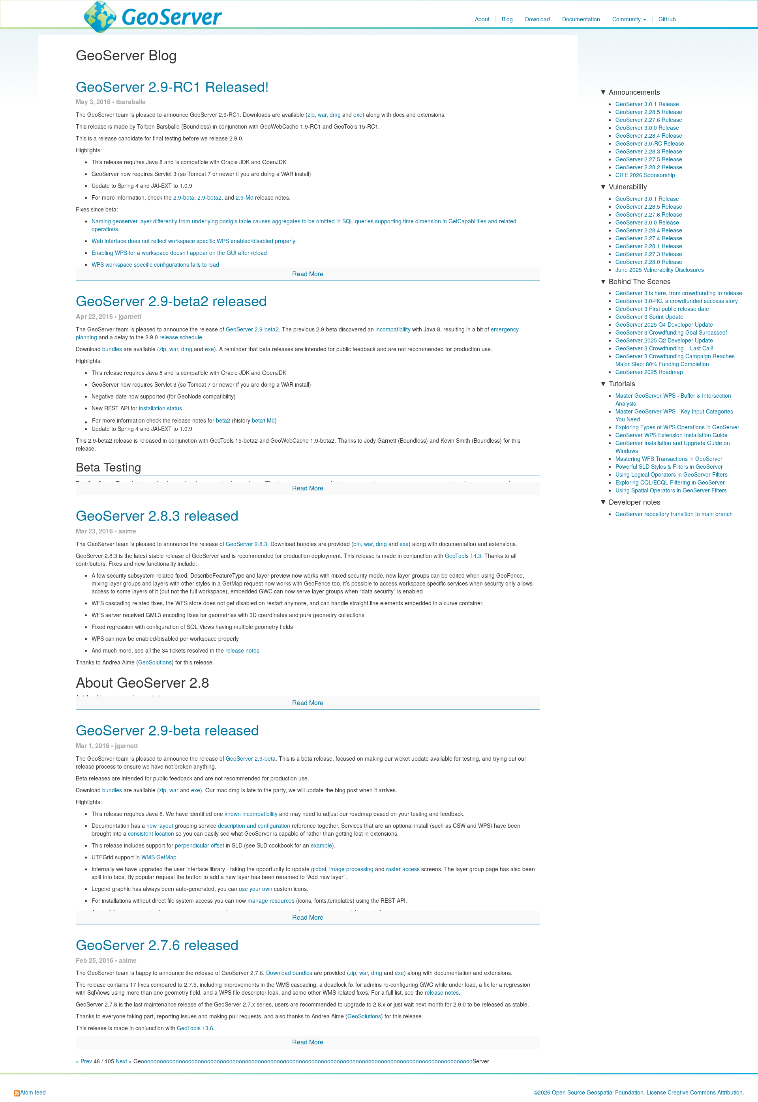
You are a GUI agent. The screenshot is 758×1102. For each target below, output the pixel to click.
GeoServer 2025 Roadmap (649, 372)
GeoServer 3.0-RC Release (649, 143)
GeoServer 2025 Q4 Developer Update (664, 324)
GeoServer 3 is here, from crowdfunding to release (678, 293)
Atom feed (33, 1092)
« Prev (85, 1061)
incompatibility (393, 329)
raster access (403, 869)
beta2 (223, 420)
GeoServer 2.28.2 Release (648, 167)
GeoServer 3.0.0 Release (647, 127)
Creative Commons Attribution (705, 1092)
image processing (351, 869)
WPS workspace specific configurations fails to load (155, 264)
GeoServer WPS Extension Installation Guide (671, 435)
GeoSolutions (155, 662)
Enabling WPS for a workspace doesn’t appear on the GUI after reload (179, 252)
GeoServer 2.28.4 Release (648, 135)
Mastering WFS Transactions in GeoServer (668, 458)
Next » (124, 1061)
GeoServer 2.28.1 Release (648, 246)
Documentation (581, 19)
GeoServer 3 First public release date (662, 308)
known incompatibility (251, 814)
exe (357, 114)
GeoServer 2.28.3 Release (648, 151)
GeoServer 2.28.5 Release (648, 112)
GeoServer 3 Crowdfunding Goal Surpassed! (671, 332)
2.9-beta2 (209, 197)
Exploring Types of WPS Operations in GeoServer (677, 427)
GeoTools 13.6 (195, 1028)
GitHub (667, 19)
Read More (307, 273)
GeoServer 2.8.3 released (157, 515)
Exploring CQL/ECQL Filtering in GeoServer (670, 482)
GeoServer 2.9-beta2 (252, 329)
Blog (507, 19)
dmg (335, 114)
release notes (242, 650)
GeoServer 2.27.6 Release (648, 119)
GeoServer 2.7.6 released (157, 944)
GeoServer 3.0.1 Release (647, 104)
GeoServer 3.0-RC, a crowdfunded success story (676, 301)
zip (311, 114)
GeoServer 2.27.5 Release (648, 159)
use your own (255, 888)
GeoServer (107, 10)
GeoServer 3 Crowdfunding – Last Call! (664, 348)
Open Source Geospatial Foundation (598, 1092)
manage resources (271, 900)
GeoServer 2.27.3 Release (648, 254)
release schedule (180, 337)
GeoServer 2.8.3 (246, 544)
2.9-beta (183, 197)
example (321, 845)
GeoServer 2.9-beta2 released (171, 300)
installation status (160, 408)
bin (357, 544)
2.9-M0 (244, 197)
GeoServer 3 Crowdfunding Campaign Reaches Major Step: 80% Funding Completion (675, 360)
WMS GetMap (158, 857)
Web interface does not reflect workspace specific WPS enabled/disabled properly (193, 241)
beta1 (259, 420)
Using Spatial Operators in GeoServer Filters (671, 490)
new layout (159, 825)
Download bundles (289, 973)
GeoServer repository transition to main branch (674, 514)
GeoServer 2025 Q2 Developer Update (664, 340)
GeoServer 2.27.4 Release (648, 238)
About (482, 19)
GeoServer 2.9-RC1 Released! (172, 86)
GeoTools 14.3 (463, 555)
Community (627, 19)
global (318, 869)
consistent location (151, 833)
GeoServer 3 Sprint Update (649, 316)
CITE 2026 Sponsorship (645, 175)
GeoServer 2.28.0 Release (648, 262)
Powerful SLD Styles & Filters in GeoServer (669, 466)
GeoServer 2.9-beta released (167, 729)
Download (537, 19)
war (322, 114)
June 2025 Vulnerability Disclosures (659, 269)
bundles (112, 349)
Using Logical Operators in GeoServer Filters (671, 474)
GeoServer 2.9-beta (251, 758)
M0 (271, 420)
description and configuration (254, 825)
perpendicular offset (199, 845)
